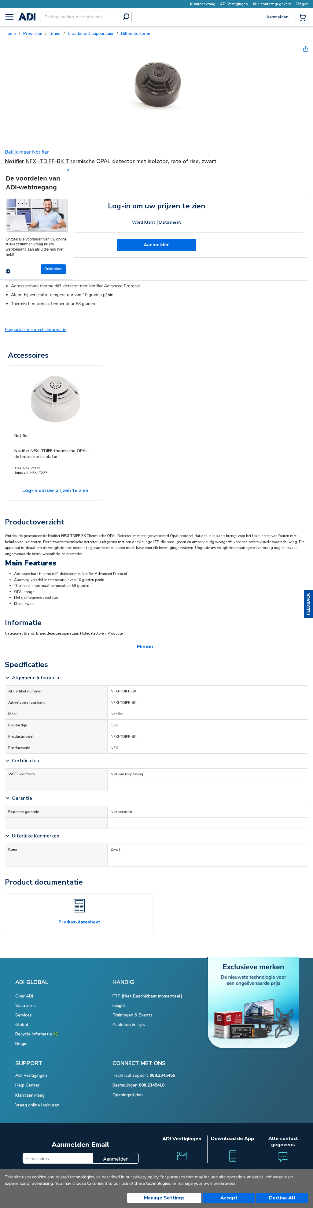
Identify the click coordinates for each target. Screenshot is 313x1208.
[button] (308, 604)
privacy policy (145, 1177)
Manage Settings (164, 1198)
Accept (229, 1198)
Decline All (282, 1198)
